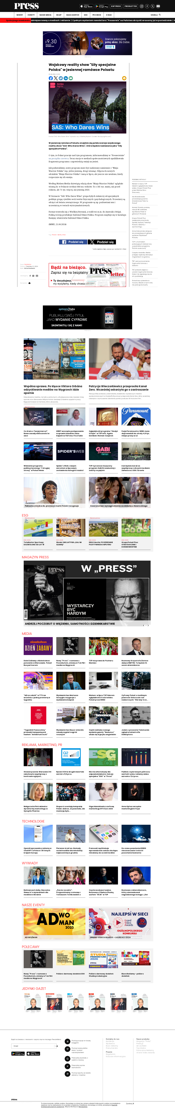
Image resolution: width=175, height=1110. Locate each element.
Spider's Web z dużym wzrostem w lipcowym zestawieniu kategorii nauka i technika (70, 469)
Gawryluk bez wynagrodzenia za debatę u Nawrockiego (119, 506)
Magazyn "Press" (143, 1041)
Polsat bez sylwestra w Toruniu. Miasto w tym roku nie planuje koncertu (142, 283)
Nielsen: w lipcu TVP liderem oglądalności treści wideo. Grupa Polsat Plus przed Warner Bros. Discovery (142, 188)
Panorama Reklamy (145, 1050)
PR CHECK (96, 15)
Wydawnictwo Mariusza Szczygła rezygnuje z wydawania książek (67, 697)
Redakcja (110, 1041)
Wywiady (30, 863)
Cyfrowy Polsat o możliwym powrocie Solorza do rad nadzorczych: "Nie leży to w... (135, 697)
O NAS (109, 15)
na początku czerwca (59, 158)
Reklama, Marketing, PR (42, 744)
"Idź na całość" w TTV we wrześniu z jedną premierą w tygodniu (37, 697)
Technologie (33, 821)
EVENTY (31, 15)
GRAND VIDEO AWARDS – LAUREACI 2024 (110, 937)
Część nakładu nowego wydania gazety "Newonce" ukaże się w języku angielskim (102, 732)
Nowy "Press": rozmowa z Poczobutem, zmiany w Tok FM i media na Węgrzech (70, 662)
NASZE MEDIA (45, 15)
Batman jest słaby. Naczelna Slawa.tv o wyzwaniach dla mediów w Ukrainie (37, 892)
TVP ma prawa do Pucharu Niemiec (101, 661)
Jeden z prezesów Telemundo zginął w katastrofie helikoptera (135, 732)
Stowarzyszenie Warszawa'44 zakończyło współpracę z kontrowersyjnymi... (37, 774)
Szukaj (154, 15)
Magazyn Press (35, 557)
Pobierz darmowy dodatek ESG (70, 974)
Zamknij (130, 1104)
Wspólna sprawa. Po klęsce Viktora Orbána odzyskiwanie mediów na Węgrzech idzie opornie (53, 389)
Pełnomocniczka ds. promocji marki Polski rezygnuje (52, 506)
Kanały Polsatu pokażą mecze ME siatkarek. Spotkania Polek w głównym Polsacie (141, 210)
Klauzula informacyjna (116, 1056)
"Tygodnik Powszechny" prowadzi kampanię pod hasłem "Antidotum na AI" (36, 732)
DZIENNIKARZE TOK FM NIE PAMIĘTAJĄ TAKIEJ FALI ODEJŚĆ (64, 624)
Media (27, 633)
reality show (62, 235)
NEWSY (20, 15)
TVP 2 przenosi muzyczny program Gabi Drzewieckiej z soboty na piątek (102, 468)
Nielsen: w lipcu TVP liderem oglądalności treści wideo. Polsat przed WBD (102, 697)
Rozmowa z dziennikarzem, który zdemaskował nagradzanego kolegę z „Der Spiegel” (135, 893)
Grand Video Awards (145, 1052)
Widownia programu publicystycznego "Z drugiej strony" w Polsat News (37, 468)
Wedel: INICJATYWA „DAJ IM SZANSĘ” (69, 543)
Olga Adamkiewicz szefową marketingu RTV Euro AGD (101, 807)
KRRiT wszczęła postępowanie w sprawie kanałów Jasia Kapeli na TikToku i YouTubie (70, 433)
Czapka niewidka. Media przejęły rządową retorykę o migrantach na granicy (142, 255)
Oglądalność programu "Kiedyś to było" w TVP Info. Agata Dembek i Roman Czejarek (103, 433)
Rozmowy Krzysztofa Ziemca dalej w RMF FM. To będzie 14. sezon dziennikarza (135, 662)
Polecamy (31, 946)
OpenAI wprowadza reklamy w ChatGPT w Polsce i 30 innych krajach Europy (38, 850)
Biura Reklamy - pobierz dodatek (133, 975)
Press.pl (139, 1043)
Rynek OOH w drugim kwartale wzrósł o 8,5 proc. (70, 773)
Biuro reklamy (112, 1046)
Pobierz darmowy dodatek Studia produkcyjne (101, 975)
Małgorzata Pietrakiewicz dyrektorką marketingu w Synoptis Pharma (36, 808)
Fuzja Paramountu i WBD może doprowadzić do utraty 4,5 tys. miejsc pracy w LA (136, 433)
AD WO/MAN (31, 937)
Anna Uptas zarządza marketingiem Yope (131, 807)
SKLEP (58, 15)
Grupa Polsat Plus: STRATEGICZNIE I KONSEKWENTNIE (130, 544)
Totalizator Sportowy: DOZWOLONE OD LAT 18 (34, 543)
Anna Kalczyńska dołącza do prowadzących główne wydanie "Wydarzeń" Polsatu (142, 234)
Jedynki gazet (34, 988)
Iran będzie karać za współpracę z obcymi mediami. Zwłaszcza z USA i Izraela (136, 468)
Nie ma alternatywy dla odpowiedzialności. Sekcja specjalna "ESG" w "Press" (101, 774)
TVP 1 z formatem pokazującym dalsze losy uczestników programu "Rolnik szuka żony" (142, 245)
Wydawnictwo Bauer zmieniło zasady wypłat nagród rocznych (70, 732)
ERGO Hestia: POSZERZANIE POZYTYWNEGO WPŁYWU (101, 543)
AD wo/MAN (141, 1046)
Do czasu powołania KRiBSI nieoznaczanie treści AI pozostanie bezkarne (134, 850)
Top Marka (141, 1048)
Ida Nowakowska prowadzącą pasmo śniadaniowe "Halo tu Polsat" (140, 200)
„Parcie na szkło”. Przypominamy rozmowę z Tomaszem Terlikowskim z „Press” (68, 893)
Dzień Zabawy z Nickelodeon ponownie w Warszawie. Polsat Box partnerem (38, 662)
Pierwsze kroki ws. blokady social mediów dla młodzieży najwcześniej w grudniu (69, 850)
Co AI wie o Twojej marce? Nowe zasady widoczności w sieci (37, 433)
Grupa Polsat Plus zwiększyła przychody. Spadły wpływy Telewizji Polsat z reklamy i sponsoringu (141, 222)
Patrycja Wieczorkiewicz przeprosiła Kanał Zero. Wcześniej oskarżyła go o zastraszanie (118, 388)
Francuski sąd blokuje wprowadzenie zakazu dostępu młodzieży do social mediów (103, 850)
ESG (86, 15)
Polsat (54, 235)
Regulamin (110, 1054)
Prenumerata (112, 1048)
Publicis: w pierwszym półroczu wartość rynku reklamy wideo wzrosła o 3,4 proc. (136, 774)
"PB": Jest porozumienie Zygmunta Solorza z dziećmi (141, 263)
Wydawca (110, 1043)
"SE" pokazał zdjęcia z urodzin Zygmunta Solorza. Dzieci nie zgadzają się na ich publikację (142, 273)
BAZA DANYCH (72, 15)
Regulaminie (83, 1107)
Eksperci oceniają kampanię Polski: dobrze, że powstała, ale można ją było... (70, 808)
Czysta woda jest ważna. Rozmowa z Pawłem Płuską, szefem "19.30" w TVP (101, 892)
